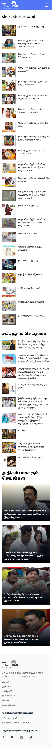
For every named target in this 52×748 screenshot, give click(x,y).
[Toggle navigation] (46, 5)
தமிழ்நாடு (7, 691)
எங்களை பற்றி (9, 718)
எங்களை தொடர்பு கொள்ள (15, 723)
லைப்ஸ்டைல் (8, 705)
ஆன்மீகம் (6, 687)
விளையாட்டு (8, 696)
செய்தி (5, 682)
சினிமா (5, 700)
